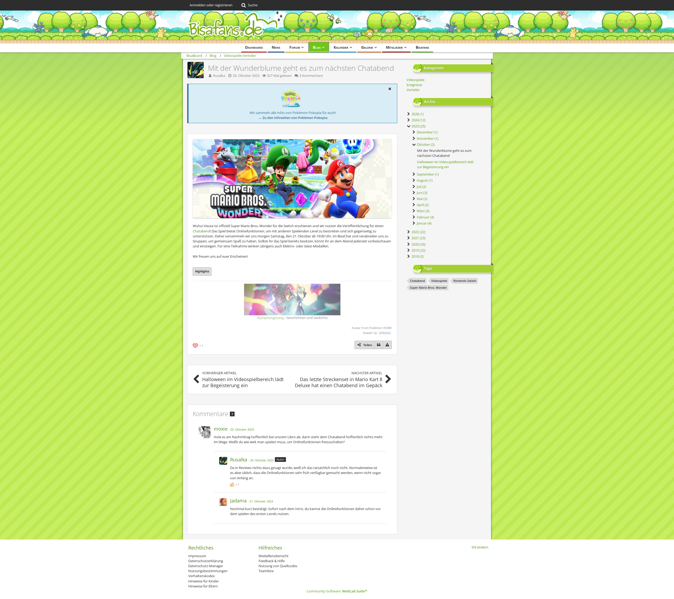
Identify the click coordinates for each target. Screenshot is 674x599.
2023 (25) (418, 126)
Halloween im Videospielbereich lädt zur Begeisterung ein (445, 164)
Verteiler (413, 89)
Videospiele (415, 79)
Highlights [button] (202, 271)
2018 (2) (417, 256)
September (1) (427, 174)
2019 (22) (418, 250)
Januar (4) (424, 223)
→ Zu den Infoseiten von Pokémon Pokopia (293, 117)
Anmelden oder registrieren (211, 5)
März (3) (422, 210)
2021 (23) (418, 238)
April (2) (422, 204)
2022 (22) (418, 231)
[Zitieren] (378, 345)
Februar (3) (425, 217)
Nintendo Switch (464, 281)
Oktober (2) (425, 144)
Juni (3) (421, 192)
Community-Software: (337, 591)
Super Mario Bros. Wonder (428, 287)
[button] (390, 89)
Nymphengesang (270, 317)
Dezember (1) (427, 132)
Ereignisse (414, 84)
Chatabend (201, 231)
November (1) (427, 138)
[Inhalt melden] (387, 345)
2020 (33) (418, 244)
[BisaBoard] (337, 27)
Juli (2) (421, 186)
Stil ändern (480, 547)
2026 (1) (417, 114)
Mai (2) (421, 198)
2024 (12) (418, 120)
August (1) (424, 180)
